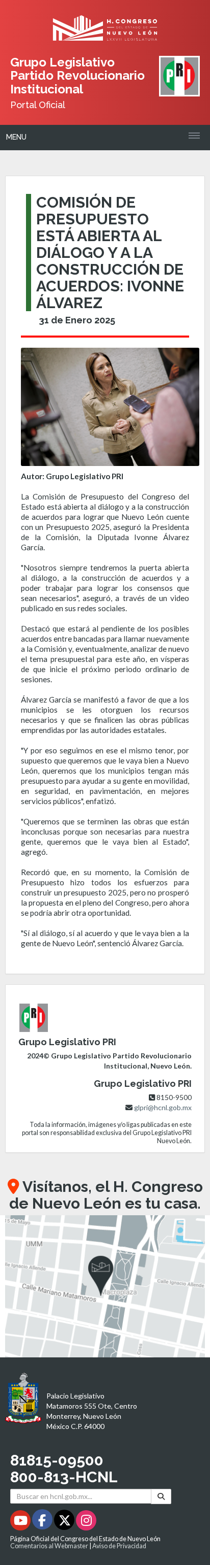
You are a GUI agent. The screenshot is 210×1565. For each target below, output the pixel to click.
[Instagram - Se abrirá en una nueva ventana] (86, 1522)
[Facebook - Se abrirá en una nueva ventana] (43, 1522)
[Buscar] (161, 1496)
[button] (105, 1286)
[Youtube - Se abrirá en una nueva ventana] (21, 1522)
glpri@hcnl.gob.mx (163, 1107)
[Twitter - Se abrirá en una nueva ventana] (65, 1522)
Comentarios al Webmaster (49, 1546)
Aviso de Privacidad (119, 1546)
